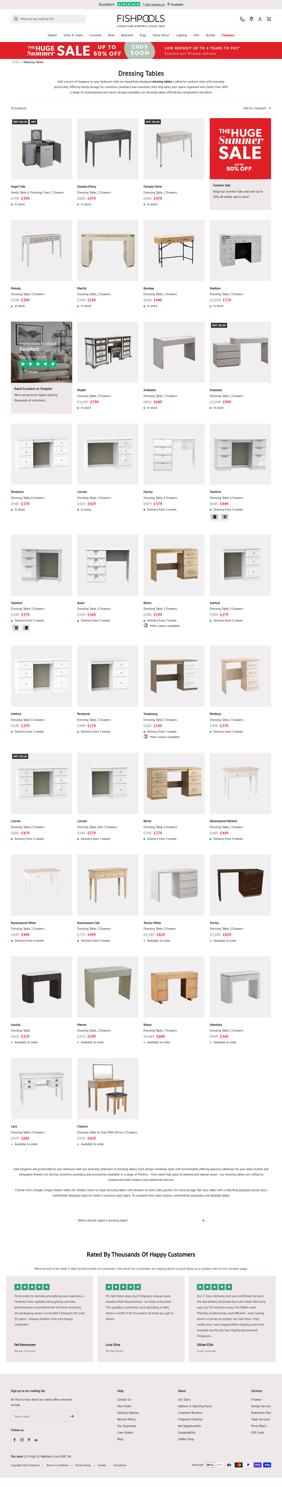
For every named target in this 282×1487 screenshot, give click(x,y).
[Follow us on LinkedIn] (36, 1440)
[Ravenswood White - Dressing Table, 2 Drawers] (41, 885)
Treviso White (152, 923)
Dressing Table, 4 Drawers (160, 498)
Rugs (143, 35)
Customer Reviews (190, 1413)
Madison (215, 288)
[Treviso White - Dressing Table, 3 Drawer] (174, 885)
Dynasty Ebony (86, 186)
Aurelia (15, 1025)
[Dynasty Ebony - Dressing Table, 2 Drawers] (108, 148)
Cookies (102, 1465)
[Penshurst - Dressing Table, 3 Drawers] (108, 676)
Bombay (148, 288)
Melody (16, 288)
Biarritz (82, 288)
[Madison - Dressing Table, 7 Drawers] (240, 250)
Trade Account (260, 1419)
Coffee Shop (186, 1439)
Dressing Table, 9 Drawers (94, 396)
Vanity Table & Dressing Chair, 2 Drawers (37, 192)
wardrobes (197, 1195)
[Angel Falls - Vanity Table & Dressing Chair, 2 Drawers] (41, 148)
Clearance (228, 35)
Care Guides (125, 1432)
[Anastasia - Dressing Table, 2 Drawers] (174, 352)
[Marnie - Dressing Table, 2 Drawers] (108, 987)
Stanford (215, 492)
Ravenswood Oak (88, 923)
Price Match (259, 1426)
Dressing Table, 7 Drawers (226, 294)
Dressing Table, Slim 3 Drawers (97, 827)
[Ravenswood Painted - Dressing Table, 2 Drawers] (240, 783)
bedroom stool (78, 1195)
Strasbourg (150, 714)
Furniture (95, 35)
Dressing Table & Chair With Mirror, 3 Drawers (107, 1132)
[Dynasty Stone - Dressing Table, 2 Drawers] (174, 148)
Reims (147, 603)
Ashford (215, 603)
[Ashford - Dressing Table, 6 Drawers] (41, 676)
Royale (81, 390)
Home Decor (161, 35)
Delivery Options (128, 1413)
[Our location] (251, 19)
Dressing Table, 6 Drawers (27, 498)
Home (15, 62)
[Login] (260, 19)
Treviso (214, 923)
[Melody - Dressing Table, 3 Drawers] (41, 250)
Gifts (196, 35)
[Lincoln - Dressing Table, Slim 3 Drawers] (108, 783)
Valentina (216, 1025)
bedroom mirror (249, 1190)
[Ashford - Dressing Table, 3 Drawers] (240, 565)
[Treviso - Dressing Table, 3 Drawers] (240, 885)
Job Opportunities (189, 1426)
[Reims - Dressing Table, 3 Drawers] (174, 565)
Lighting (181, 35)
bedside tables (220, 1195)
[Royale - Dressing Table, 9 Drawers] (108, 352)
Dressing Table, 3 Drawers (27, 294)
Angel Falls (18, 186)
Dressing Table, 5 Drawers (226, 396)
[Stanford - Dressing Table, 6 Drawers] (240, 454)
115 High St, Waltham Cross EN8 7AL (48, 1456)
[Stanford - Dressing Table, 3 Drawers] (41, 565)
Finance (256, 1399)
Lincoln (82, 492)
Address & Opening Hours (195, 1406)
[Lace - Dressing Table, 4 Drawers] (41, 1088)
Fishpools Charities (190, 1419)
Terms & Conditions (57, 1465)
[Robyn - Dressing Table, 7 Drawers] (174, 987)
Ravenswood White (23, 923)
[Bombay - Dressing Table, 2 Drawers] (174, 250)
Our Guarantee (126, 1426)
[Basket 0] (269, 19)
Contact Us (124, 1399)
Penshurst (17, 492)
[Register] (72, 1416)
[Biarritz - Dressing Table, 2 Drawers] (108, 250)
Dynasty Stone (152, 186)
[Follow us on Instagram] (21, 1440)
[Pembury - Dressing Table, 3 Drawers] (240, 676)
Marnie (81, 1025)
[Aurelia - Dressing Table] (41, 987)
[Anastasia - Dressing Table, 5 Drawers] (240, 352)
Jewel (80, 603)
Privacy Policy (83, 1465)
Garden (52, 35)
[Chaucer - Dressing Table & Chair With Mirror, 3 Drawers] (108, 1088)
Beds (111, 35)
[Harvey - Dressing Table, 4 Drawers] (174, 454)
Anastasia (149, 390)
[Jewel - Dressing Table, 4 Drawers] (108, 565)
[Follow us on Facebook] (14, 1440)
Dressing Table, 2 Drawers (94, 192)
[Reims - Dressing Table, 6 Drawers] (174, 783)
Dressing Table (20, 1030)
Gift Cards (257, 1432)
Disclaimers (119, 1465)
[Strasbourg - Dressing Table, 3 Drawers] (174, 676)
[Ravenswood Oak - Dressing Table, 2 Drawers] (108, 885)
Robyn (147, 1025)
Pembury (215, 714)
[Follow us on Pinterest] (29, 1440)
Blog (120, 1439)
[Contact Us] (242, 19)
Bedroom (127, 35)
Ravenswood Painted (223, 821)
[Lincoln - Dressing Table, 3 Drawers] (108, 454)
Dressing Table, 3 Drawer (159, 929)
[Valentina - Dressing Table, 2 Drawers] (240, 987)
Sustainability (187, 1432)
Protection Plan (261, 1413)
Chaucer (82, 1126)
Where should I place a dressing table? (103, 1220)
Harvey (148, 492)
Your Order (124, 1406)
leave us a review (198, 1268)
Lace (14, 1126)
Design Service (261, 1406)
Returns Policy (126, 1419)
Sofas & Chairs (73, 35)
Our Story (184, 1399)
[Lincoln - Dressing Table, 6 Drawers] (41, 783)
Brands (210, 35)
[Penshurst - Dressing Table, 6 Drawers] (41, 454)
